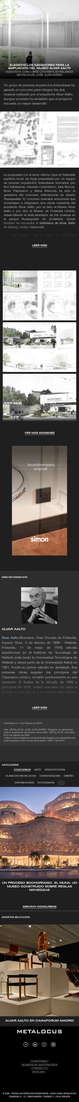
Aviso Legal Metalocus (63, 1094)
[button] (6, 847)
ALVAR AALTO (13, 629)
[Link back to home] (39, 1034)
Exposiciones (24, 783)
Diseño (69, 776)
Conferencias (50, 776)
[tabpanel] (39, 848)
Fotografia (46, 783)
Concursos (22, 770)
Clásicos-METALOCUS (21, 776)
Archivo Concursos (39, 907)
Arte (37, 770)
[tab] (22, 770)
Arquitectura (55, 770)
